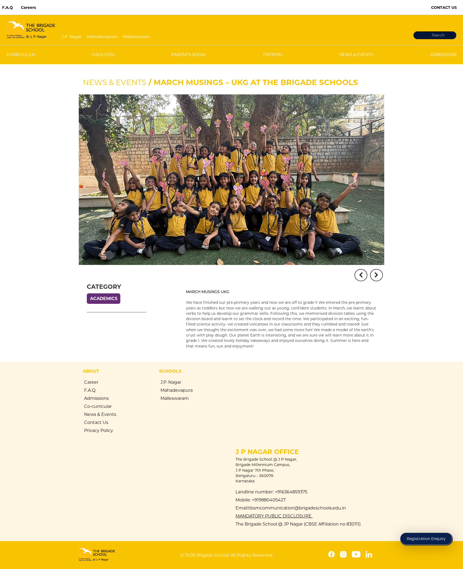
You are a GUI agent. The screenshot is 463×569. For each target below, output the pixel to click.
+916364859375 (291, 491)
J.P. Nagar (72, 36)
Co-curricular (98, 406)
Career (91, 382)
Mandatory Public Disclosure (274, 516)
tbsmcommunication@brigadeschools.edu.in (297, 508)
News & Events (114, 82)
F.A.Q (7, 7)
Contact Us (444, 7)
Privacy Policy (98, 430)
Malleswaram (136, 36)
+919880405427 (268, 500)
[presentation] (360, 275)
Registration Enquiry (426, 538)
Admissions (96, 398)
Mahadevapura (102, 36)
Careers (28, 7)
